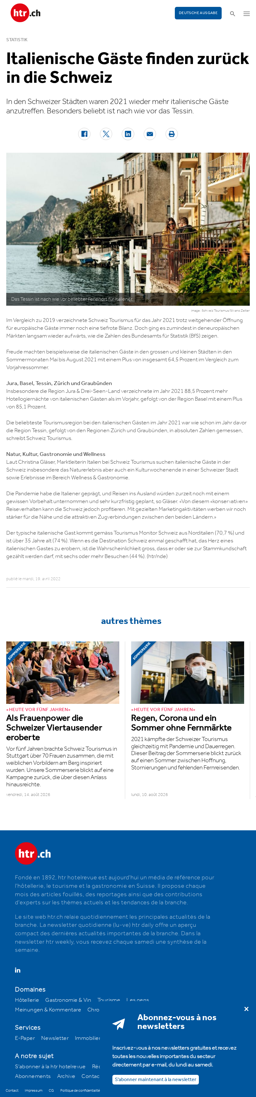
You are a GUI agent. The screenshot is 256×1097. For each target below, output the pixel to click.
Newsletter (55, 1038)
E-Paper (25, 1038)
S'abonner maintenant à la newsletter (155, 1080)
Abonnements (33, 1076)
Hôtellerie (27, 1000)
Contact (91, 1076)
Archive (66, 1076)
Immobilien (88, 1038)
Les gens (137, 1000)
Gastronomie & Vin (68, 1000)
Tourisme (108, 1000)
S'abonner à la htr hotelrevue (50, 1066)
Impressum (33, 1091)
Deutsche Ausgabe (198, 13)
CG (51, 1091)
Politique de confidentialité (80, 1091)
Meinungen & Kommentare (48, 1010)
